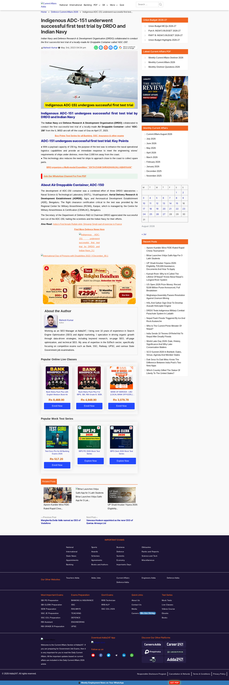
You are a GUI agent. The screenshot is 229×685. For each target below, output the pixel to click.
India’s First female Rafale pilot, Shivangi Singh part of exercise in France (87, 224)
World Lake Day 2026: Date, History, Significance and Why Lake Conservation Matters (163, 344)
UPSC (73, 626)
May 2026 (151, 148)
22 (177, 208)
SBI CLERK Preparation (51, 605)
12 (157, 203)
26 (157, 214)
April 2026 (151, 153)
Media (134, 609)
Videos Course (168, 609)
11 (150, 203)
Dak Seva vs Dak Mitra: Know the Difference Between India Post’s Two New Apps (163, 362)
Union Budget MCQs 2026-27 (162, 26)
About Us (136, 600)
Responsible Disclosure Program (151, 674)
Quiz (122, 5)
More (112, 5)
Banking (88, 5)
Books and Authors (99, 564)
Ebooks (165, 613)
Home (44, 12)
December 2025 (154, 171)
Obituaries (146, 547)
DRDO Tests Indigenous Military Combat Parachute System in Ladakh (165, 312)
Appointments (72, 560)
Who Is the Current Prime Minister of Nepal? (163, 327)
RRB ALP (105, 605)
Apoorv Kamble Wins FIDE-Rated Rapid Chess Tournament (165, 249)
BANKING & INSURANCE (82, 600)
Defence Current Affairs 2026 (64, 12)
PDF (96, 5)
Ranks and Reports (150, 552)
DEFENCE (75, 618)
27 (164, 214)
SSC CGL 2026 (108, 609)
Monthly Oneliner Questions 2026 (164, 67)
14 (170, 203)
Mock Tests (167, 600)
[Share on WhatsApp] (96, 48)
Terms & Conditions (201, 674)
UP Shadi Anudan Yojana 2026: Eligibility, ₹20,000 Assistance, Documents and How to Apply (161, 266)
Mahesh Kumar (50, 47)
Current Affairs (122, 578)
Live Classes (167, 605)
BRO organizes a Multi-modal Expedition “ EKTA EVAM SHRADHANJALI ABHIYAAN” (89, 167)
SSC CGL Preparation (50, 618)
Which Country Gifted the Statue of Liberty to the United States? (163, 371)
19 (157, 208)
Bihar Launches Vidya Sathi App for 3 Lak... (89, 499)
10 (144, 203)
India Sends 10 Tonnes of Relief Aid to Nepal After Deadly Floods (164, 335)
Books (164, 618)
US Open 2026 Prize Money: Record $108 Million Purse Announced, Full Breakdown (163, 287)
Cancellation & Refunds (179, 674)
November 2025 (154, 176)
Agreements (96, 560)
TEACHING (76, 613)
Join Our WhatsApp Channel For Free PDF (65, 176)
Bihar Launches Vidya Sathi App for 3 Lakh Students (164, 257)
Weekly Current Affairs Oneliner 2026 (165, 58)
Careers (143, 613)
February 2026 (153, 162)
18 (150, 208)
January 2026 (152, 166)
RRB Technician (108, 600)
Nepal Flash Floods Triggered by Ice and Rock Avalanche (165, 319)
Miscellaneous (148, 560)
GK (103, 5)
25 (150, 214)
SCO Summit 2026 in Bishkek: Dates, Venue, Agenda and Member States (164, 353)
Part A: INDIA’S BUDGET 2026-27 (164, 31)
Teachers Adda (72, 578)
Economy (120, 560)
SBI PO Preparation (49, 600)
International (76, 5)
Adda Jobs (96, 578)
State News (71, 556)
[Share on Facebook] (111, 48)
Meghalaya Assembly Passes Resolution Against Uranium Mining (165, 296)
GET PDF (174, 683)
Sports (94, 547)
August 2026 (159, 134)
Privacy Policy (219, 674)
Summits (120, 556)
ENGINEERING (78, 622)
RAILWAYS (76, 609)
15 (177, 203)
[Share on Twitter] (116, 48)
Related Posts (49, 481)
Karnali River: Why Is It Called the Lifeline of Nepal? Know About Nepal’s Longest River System (164, 277)
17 (144, 208)
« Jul (144, 234)
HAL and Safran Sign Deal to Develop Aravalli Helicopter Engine (164, 304)
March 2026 (152, 157)
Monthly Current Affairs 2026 (161, 62)
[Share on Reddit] (106, 48)
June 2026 (151, 143)
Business (120, 547)
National (64, 5)
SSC (73, 605)
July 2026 (151, 139)
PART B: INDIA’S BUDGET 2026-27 (165, 35)
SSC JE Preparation (50, 613)
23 (183, 208)
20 (164, 208)
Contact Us (136, 605)
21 (170, 208)
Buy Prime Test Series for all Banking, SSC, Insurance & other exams (89, 136)
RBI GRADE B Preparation (52, 626)
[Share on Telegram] (101, 48)
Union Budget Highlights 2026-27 (164, 40)
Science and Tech (149, 556)
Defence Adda (122, 582)
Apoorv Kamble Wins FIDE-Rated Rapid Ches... (57, 507)
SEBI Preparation (48, 609)
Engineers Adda (149, 578)
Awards (94, 552)
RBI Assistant (47, 622)
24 (144, 214)
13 (164, 203)
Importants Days (123, 564)
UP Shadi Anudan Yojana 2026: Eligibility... (123, 507)
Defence (120, 552)
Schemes (95, 556)
